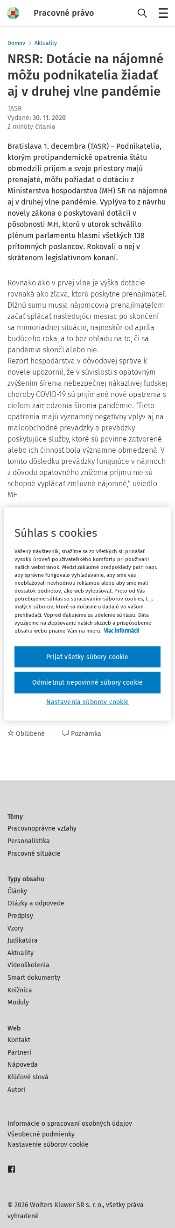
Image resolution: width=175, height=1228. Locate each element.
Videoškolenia (28, 965)
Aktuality (46, 43)
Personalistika (28, 841)
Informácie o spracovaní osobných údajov (69, 1124)
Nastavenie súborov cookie (48, 1145)
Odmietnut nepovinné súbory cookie (87, 683)
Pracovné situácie (34, 854)
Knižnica (19, 990)
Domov (16, 43)
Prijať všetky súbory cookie (87, 656)
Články (17, 891)
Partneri (19, 1052)
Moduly (18, 1002)
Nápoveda (22, 1065)
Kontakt (18, 1040)
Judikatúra (22, 940)
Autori (16, 1090)
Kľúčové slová (28, 1077)
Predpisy (20, 916)
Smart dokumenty (33, 978)
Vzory (15, 928)
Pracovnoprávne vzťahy (42, 828)
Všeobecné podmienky (41, 1134)
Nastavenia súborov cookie (87, 702)
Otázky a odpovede (35, 903)
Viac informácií (121, 630)
